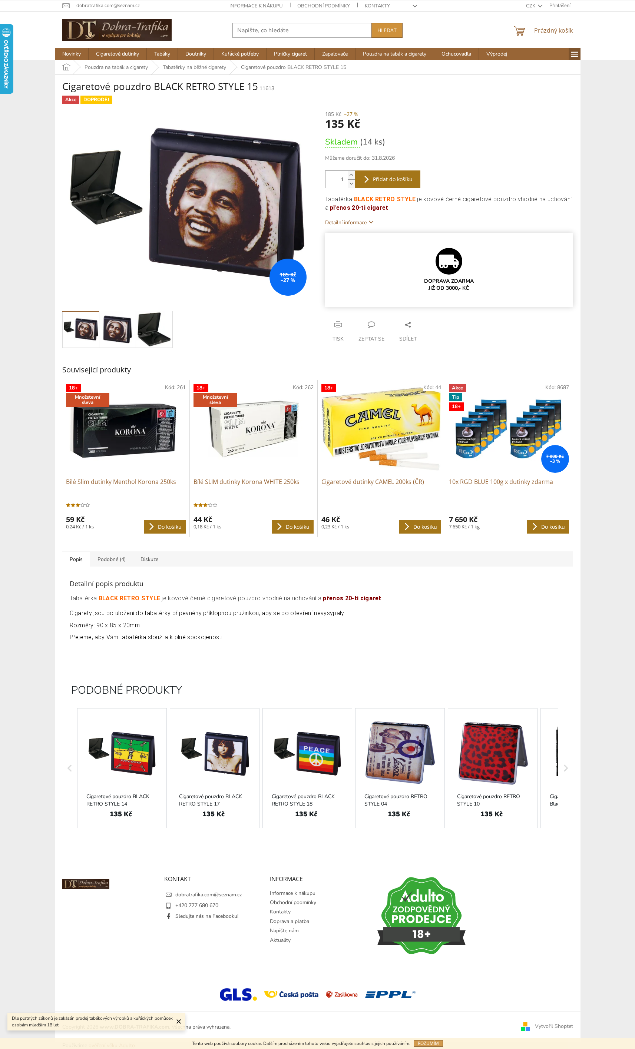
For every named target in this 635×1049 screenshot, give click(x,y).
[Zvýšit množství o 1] (351, 175)
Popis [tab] (76, 559)
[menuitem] (71, 54)
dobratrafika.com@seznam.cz (208, 894)
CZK (531, 6)
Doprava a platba (289, 921)
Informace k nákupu (255, 6)
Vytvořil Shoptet (554, 1026)
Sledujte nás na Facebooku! (206, 916)
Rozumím (428, 1043)
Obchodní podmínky (323, 6)
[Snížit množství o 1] (351, 183)
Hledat (387, 30)
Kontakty (377, 6)
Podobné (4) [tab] (111, 559)
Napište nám (284, 930)
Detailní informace (346, 222)
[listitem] (122, 768)
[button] (69, 768)
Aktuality (280, 940)
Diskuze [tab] (149, 559)
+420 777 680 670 (196, 905)
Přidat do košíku (393, 179)
